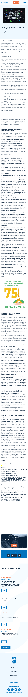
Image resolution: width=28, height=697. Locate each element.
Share (14, 552)
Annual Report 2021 (11, 473)
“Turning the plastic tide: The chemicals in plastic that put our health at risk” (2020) (13, 484)
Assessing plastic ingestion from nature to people (13, 495)
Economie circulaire (11, 471)
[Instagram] (8, 689)
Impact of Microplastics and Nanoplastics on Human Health (12, 492)
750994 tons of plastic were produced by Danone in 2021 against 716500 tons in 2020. (13, 183)
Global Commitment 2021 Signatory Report (10, 500)
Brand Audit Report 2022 (20, 469)
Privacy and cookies (14, 686)
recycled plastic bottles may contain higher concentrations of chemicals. (13, 373)
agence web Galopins (16, 692)
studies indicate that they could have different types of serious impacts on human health (13, 260)
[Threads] (19, 689)
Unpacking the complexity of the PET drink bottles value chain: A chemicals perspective (13, 487)
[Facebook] (16, 689)
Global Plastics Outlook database (13, 497)
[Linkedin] (12, 689)
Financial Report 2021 (11, 475)
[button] (8, 555)
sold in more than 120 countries (17, 148)
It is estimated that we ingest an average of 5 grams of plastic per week (13, 252)
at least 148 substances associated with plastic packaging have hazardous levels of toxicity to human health (13, 234)
